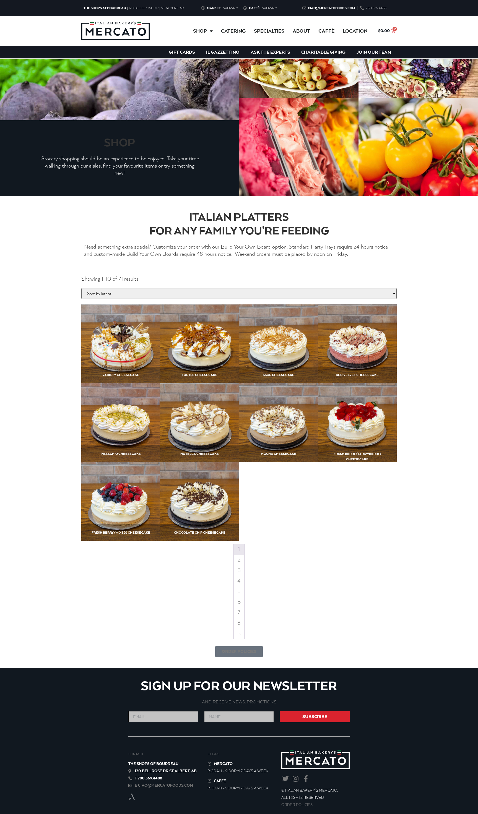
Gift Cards (182, 52)
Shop (200, 31)
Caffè (326, 31)
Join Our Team (374, 52)
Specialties (269, 31)
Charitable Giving (323, 52)
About (301, 31)
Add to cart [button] (112, 362)
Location (355, 31)
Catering (233, 31)
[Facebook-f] (306, 779)
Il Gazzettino (223, 52)
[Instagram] (296, 779)
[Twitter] (285, 779)
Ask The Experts (270, 52)
